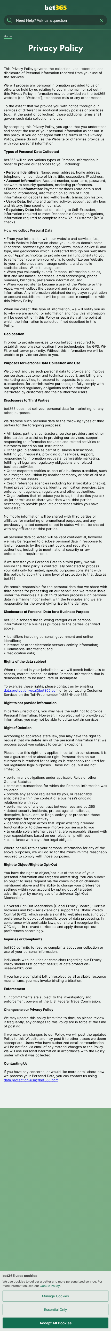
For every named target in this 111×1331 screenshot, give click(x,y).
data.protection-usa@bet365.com (31, 690)
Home (8, 36)
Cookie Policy (50, 1286)
